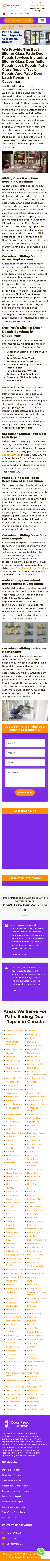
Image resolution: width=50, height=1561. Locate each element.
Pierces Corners (14, 1288)
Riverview (32, 1317)
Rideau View (12, 1313)
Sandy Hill (32, 1328)
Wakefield (32, 1376)
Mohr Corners (34, 1251)
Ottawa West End (14, 1277)
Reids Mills (11, 1306)
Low (8, 1214)
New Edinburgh (14, 1258)
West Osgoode (13, 1390)
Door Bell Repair (11, 1470)
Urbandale (32, 1365)
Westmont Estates (36, 1394)
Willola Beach (12, 1402)
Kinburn (10, 1199)
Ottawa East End (14, 1273)
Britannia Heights (35, 1064)
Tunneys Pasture (35, 1362)
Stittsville (31, 1350)
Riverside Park (34, 1313)
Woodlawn (11, 1405)
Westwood (11, 1398)
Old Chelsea (33, 1262)
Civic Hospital (12, 1108)
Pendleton (32, 1284)
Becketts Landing (35, 1049)
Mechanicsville (34, 1243)
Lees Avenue (12, 1203)
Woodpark (32, 1405)
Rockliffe (10, 1324)
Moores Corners (35, 1255)
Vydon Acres (33, 1373)
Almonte (31, 1031)
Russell (30, 1324)
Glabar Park (33, 1151)
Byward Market (13, 1078)
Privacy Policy (9, 1517)
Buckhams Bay (13, 1068)
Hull (8, 1184)
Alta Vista (10, 1034)
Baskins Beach (34, 1045)
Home (4, 26)
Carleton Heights (35, 1078)
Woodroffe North (35, 1409)
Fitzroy (9, 1144)
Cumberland (33, 1122)
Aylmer (30, 1038)
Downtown (32, 1129)
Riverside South (14, 1317)
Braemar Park (33, 1060)
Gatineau (10, 1151)
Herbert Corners (14, 1173)
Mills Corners (12, 1251)
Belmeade (32, 1057)
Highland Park (34, 1176)
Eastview (31, 1137)
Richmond (11, 1309)
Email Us (12, 1538)
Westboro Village (14, 1394)
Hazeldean (11, 1169)
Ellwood (10, 1140)
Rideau (30, 1309)
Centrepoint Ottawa (37, 1097)
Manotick (31, 1225)
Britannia (10, 1064)
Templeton (11, 1354)
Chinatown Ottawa (36, 1104)
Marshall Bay (12, 1236)
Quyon (9, 1298)
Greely (9, 1159)
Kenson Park (12, 1195)
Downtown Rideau (36, 1133)
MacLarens (32, 1217)
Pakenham (11, 1281)
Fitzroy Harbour (34, 1144)
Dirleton (10, 1129)
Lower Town (33, 1214)
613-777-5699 (14, 1533)
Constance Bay (13, 1114)
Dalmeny (10, 1125)
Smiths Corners (34, 1336)
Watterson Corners (15, 1380)
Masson (10, 1240)
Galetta (30, 1148)
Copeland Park (34, 1114)
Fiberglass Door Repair (14, 1507)
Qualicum (10, 1292)
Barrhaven (32, 1042)
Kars (29, 1188)
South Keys (32, 1343)
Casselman (11, 1093)
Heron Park (11, 1176)
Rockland (31, 1321)
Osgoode (31, 1269)
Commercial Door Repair (15, 1491)
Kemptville (11, 1191)
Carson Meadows (14, 1089)
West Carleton (34, 1387)
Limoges (10, 1206)
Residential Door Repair (15, 1485)
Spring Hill (11, 1350)
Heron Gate (32, 1173)
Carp (29, 1085)
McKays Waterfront (36, 1240)
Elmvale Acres (34, 1140)
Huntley (10, 1188)
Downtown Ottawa (15, 1133)
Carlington (32, 1082)
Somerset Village (35, 1339)
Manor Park (12, 1225)
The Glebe (32, 1354)
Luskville (10, 1217)
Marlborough (33, 1232)
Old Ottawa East (35, 1266)
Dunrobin (11, 1137)
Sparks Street (33, 1347)
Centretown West (36, 1100)
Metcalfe (10, 1247)
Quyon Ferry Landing (37, 1298)
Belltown (10, 1057)
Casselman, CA (15, 1544)
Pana (29, 1281)
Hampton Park (13, 1163)
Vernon (30, 1369)
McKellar (10, 1243)
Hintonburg (12, 1180)
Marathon (11, 1229)
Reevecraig (32, 1302)
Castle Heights (34, 1093)
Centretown (12, 1100)
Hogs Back (32, 1180)
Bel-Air (9, 1053)
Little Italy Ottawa (36, 1210)
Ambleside (32, 1034)
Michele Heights (35, 1247)
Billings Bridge (13, 1060)
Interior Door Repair (12, 1501)
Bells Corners (33, 1053)
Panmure (10, 1284)
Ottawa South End (36, 1273)
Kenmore (31, 1191)
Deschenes (32, 1125)
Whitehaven (33, 1398)
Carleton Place (13, 1082)
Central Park (12, 1097)
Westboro (32, 1390)
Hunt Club (32, 1184)
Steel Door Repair (11, 1480)
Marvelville (32, 1236)
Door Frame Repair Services (32, 568)
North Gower (33, 1258)
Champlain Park (14, 1104)
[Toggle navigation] (42, 20)
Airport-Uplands (14, 1031)
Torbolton (32, 1358)
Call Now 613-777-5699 (19, 20)
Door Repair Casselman (18, 26)
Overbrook (32, 1277)
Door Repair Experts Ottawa (25, 1557)
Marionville (11, 1232)
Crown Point (12, 1122)
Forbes (9, 1148)
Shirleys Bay (12, 1336)
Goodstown (32, 1155)
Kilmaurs (31, 1195)
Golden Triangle (14, 1155)
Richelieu (31, 1306)
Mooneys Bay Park (15, 1255)
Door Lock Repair (11, 1475)
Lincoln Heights (35, 1206)
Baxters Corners (14, 1049)
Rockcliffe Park (13, 1321)
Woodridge (11, 1409)
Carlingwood (12, 1085)
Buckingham (33, 1068)
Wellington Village (15, 1387)
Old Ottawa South (14, 1269)
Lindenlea (11, 1210)
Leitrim (30, 1203)
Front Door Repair (11, 1496)
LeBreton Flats (34, 1199)
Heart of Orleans (35, 1169)
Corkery (10, 1118)
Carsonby (31, 1089)
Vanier (9, 1369)
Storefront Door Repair (14, 1512)
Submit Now (25, 792)
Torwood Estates (14, 1362)
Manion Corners (35, 1221)
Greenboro (32, 1159)
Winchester (33, 1402)
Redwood (10, 1302)
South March (12, 1347)
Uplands (10, 1365)
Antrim (9, 1038)
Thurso (9, 1358)
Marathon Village (35, 1229)
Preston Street (34, 1288)
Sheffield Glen (34, 1332)
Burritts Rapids (13, 1071)
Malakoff (10, 1221)
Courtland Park (34, 1118)
